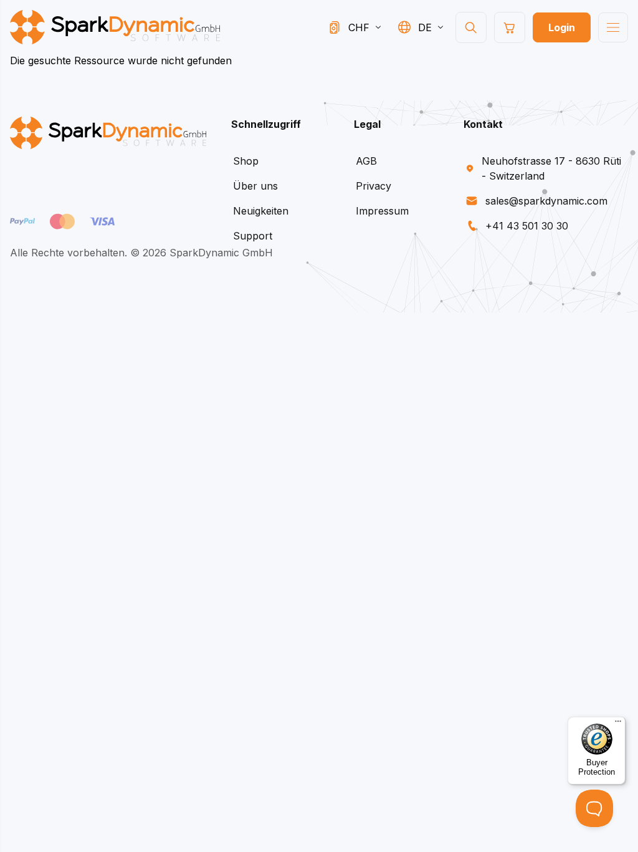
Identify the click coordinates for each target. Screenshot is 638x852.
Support (252, 236)
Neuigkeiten (260, 211)
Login (561, 27)
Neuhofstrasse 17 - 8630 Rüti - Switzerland (551, 168)
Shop (246, 161)
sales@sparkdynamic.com (546, 201)
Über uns (255, 186)
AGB (366, 161)
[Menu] (618, 724)
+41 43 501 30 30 (526, 226)
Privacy (373, 186)
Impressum (382, 211)
